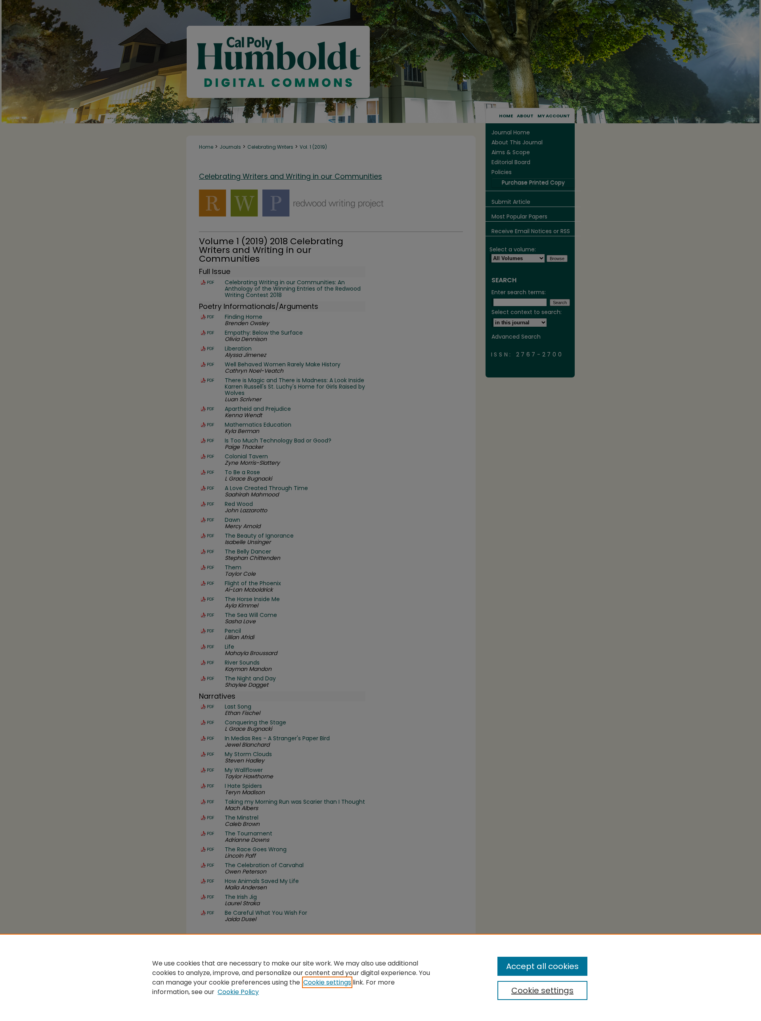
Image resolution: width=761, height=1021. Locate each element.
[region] (380, 977)
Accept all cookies (542, 966)
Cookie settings (327, 982)
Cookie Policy (238, 991)
